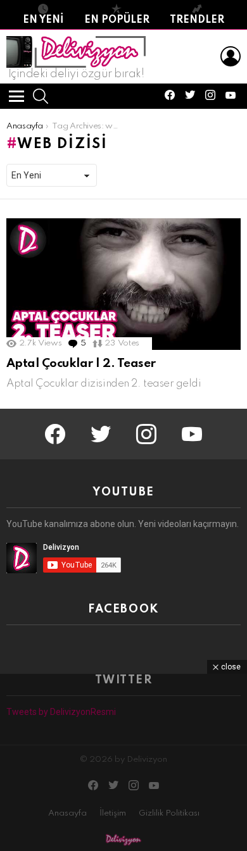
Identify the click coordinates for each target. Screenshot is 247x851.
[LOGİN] (230, 56)
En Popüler (116, 20)
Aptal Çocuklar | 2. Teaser (81, 363)
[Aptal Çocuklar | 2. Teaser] (123, 284)
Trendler (197, 20)
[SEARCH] (40, 96)
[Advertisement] (123, 762)
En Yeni (43, 20)
